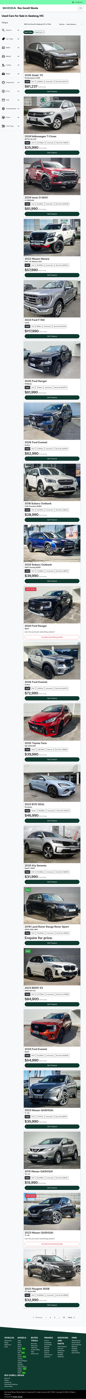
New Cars (34, 1343)
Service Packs (76, 1353)
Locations (78, 2)
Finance (46, 1340)
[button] (80, 8)
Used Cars (34, 1347)
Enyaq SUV (19, 1352)
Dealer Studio (18, 1397)
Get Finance (52, 91)
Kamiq (20, 1344)
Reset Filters (28, 32)
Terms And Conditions (11, 1384)
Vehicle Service (62, 1346)
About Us (7, 1378)
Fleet (32, 1351)
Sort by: (62, 24)
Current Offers (35, 1349)
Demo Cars (34, 1345)
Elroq (19, 1348)
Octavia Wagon (22, 1361)
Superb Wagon (22, 1367)
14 (64, 1317)
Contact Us (7, 1382)
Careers (6, 1380)
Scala (19, 1342)
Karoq (19, 1346)
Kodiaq (20, 1369)
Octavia (20, 1359)
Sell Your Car (35, 1354)
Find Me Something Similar (52, 637)
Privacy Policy (8, 1386)
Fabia (19, 1340)
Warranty (60, 1352)
